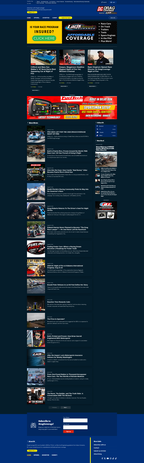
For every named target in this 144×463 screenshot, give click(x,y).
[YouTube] (107, 458)
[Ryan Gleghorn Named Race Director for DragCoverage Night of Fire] (100, 57)
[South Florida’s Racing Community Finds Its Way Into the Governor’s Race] (36, 191)
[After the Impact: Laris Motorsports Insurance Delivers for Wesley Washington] (36, 357)
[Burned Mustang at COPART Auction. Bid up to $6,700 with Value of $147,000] (106, 159)
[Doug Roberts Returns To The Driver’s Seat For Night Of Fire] (36, 210)
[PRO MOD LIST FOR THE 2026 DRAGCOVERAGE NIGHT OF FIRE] (36, 134)
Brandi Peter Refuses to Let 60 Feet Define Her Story (67, 285)
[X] (106, 129)
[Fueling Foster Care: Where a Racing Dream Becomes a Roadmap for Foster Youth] (36, 248)
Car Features (52, 1)
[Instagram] (110, 458)
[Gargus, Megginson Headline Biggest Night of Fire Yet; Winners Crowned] (72, 57)
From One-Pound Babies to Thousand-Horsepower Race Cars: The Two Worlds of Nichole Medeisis (66, 375)
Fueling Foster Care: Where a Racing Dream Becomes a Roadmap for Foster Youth (64, 248)
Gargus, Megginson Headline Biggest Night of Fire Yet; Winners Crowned (71, 69)
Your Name (66, 417)
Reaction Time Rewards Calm (58, 302)
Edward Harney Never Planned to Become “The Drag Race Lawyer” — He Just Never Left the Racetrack (67, 228)
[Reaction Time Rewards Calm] (36, 303)
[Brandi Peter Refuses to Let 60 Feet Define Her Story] (36, 286)
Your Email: (66, 424)
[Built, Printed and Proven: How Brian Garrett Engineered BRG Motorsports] (36, 338)
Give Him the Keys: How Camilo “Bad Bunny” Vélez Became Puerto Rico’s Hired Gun (67, 171)
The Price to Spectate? (56, 319)
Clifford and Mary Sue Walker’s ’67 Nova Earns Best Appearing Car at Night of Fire (43, 70)
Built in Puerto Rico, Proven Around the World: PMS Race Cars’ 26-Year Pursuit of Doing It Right (67, 152)
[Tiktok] (106, 135)
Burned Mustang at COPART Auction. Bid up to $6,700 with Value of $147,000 (105, 148)
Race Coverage (40, 2)
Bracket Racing (69, 1)
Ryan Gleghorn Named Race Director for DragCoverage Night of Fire (100, 69)
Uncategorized (44, 1)
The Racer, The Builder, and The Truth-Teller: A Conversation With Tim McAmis (65, 394)
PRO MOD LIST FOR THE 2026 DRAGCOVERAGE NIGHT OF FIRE (108, 187)
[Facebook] (106, 126)
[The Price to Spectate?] (36, 320)
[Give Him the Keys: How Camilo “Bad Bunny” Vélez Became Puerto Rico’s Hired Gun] (36, 172)
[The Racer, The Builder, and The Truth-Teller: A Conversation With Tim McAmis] (36, 395)
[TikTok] (113, 458)
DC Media (34, 86)
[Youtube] (106, 132)
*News (38, 1)
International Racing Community (81, 1)
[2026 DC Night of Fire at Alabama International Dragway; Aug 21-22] (36, 267)
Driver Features (60, 1)
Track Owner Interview (50, 2)
